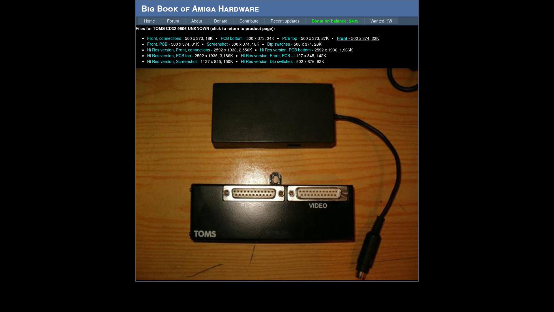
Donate (220, 21)
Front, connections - (180, 38)
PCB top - (305, 38)
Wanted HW (381, 21)
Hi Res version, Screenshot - (190, 61)
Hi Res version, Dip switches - (282, 61)
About (196, 21)
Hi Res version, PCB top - (190, 55)
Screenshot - (233, 44)
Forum (173, 21)
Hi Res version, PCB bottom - (306, 50)
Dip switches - (294, 44)
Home (149, 21)
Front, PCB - (173, 44)
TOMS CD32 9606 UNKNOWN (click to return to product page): (214, 28)
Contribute (249, 21)
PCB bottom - (247, 38)
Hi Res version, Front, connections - (199, 50)
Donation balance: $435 (335, 21)
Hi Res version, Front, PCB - (283, 55)
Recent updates (285, 21)
